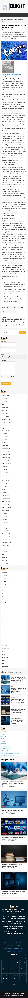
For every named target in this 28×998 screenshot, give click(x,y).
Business (4, 575)
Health (4, 599)
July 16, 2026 (11, 867)
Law (3, 609)
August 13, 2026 (12, 813)
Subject (3, 354)
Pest (3, 627)
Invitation (4, 605)
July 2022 (4, 513)
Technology (5, 657)
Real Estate (5, 633)
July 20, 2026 (11, 840)
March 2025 (5, 445)
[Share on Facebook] (7, 307)
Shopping (4, 645)
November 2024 (6, 457)
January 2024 (5, 472)
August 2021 (5, 545)
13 (14, 972)
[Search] (25, 14)
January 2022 (5, 531)
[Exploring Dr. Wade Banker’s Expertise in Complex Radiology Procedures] (5, 710)
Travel (3, 663)
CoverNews (13, 995)
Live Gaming (5, 615)
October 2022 (5, 504)
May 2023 (4, 486)
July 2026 (4, 398)
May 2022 (4, 519)
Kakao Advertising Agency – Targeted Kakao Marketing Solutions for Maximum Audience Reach (15, 284)
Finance (4, 590)
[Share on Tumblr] (7, 311)
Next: (15, 324)
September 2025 (6, 428)
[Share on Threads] (10, 311)
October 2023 (5, 478)
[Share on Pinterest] (22, 307)
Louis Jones (5, 786)
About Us (3, 736)
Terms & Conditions (6, 748)
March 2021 (5, 560)
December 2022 (6, 498)
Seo (3, 636)
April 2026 (5, 407)
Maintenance (5, 618)
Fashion (4, 587)
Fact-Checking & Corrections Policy (10, 753)
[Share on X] (11, 307)
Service (4, 639)
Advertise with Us (5, 746)
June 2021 (4, 551)
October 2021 (5, 539)
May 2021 (4, 554)
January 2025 (5, 451)
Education (4, 584)
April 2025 (5, 442)
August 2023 (5, 481)
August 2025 (5, 431)
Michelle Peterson (7, 30)
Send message (6, 383)
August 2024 (5, 466)
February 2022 (6, 528)
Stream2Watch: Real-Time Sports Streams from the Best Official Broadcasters (17, 700)
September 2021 (6, 542)
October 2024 (5, 460)
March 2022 (5, 525)
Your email (3, 348)
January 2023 (5, 495)
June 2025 (4, 436)
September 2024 (6, 463)
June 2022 (4, 516)
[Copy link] (15, 311)
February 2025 (6, 448)
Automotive (5, 572)
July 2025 (4, 433)
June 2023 (4, 483)
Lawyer (4, 612)
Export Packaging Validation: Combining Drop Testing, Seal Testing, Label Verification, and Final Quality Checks (18, 679)
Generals (4, 596)
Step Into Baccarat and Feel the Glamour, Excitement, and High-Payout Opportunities (13, 299)
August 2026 (5, 395)
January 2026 (5, 416)
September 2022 (6, 507)
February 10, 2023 (16, 30)
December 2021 (6, 533)
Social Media (5, 648)
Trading (4, 660)
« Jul (13, 985)
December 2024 (6, 454)
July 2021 (4, 548)
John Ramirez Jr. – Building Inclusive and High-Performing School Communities (14, 292)
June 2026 (4, 401)
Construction (5, 578)
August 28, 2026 (12, 786)
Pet (3, 630)
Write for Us (4, 743)
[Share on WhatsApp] (18, 307)
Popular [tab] (10, 672)
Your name (3, 341)
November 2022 (6, 501)
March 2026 (5, 410)
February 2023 (6, 492)
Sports (4, 651)
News (3, 621)
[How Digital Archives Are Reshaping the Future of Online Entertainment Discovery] (5, 720)
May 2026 (4, 404)
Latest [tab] (4, 672)
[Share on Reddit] (3, 311)
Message (3, 360)
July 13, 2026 (11, 895)
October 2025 (5, 425)
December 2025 (6, 419)
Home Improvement (7, 602)
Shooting (4, 642)
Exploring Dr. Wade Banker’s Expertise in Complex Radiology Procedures (18, 710)
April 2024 (5, 469)
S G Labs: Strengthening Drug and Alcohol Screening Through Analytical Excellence (18, 690)
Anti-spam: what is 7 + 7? (7, 376)
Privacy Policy (4, 741)
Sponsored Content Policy (7, 755)
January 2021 (5, 563)
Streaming (4, 654)
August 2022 (5, 510)
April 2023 (5, 489)
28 (17, 978)
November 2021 (6, 536)
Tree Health (5, 666)
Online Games (5, 624)
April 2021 (5, 557)
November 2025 (6, 422)
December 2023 (6, 475)
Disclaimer (3, 739)
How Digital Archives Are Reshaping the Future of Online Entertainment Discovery (17, 721)
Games (4, 593)
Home (2, 734)
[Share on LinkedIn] (14, 307)
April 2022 (5, 522)
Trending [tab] (18, 672)
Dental (4, 581)
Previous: (13, 319)
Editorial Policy (5, 750)
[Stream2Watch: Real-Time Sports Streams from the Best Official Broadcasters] (5, 700)
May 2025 (4, 439)
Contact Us (4, 731)
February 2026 (6, 413)
